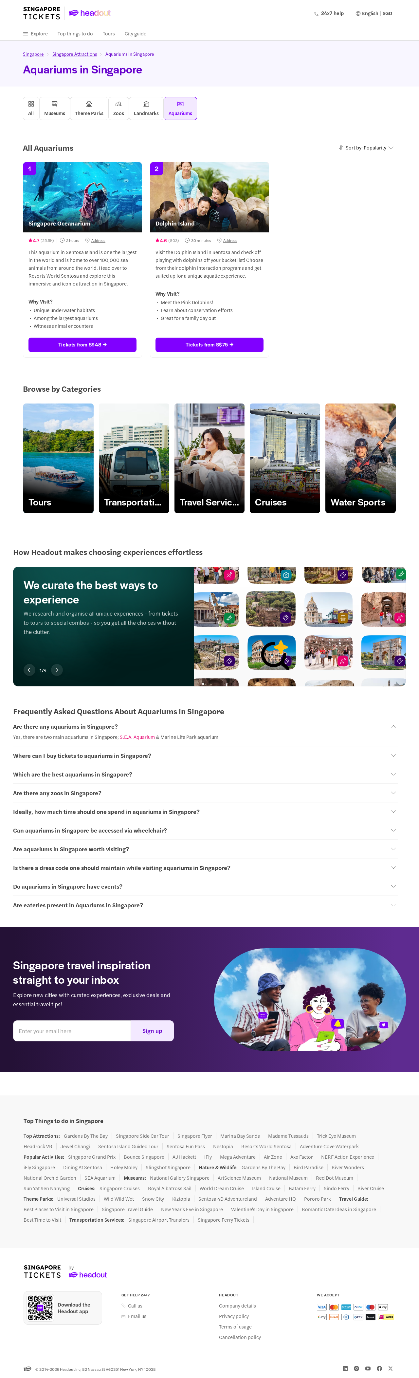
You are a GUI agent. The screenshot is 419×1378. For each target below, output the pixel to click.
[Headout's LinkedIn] (345, 1368)
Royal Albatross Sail (169, 1188)
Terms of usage (235, 1326)
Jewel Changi (75, 1146)
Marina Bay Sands (240, 1135)
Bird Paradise (308, 1167)
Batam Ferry (302, 1188)
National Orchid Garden (50, 1177)
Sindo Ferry (336, 1188)
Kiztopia (181, 1198)
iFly (208, 1156)
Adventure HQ (280, 1198)
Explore (39, 33)
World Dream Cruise (222, 1188)
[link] (58, 458)
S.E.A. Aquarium (137, 736)
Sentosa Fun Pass (186, 1146)
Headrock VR (38, 1146)
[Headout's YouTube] (368, 1368)
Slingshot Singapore (168, 1167)
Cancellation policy (240, 1337)
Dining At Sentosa (82, 1167)
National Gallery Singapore (180, 1177)
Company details (237, 1305)
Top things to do (75, 33)
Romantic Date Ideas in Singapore (339, 1209)
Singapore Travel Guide (127, 1209)
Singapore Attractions (74, 53)
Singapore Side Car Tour (142, 1135)
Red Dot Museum (334, 1177)
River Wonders (348, 1167)
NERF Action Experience (347, 1156)
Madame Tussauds (288, 1135)
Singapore (33, 53)
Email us (137, 1316)
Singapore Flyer (194, 1135)
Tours (109, 33)
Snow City (153, 1198)
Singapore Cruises (120, 1188)
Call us (135, 1305)
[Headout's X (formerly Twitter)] (390, 1368)
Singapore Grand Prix (92, 1156)
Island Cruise (266, 1188)
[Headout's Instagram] (356, 1368)
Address (98, 240)
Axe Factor (301, 1156)
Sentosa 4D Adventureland (227, 1198)
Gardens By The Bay (86, 1135)
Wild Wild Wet (119, 1198)
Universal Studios (76, 1198)
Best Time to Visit (42, 1219)
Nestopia (223, 1146)
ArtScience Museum (239, 1177)
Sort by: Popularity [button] (366, 147)
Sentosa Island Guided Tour (128, 1146)
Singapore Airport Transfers (159, 1219)
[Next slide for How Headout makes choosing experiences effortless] (57, 670)
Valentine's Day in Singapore (262, 1209)
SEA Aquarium (100, 1177)
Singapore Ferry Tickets (223, 1219)
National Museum (288, 1177)
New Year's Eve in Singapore (192, 1209)
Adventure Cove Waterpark (329, 1146)
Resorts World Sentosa (266, 1146)
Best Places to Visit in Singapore (59, 1209)
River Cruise (370, 1188)
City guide (135, 33)
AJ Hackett (184, 1156)
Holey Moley (123, 1167)
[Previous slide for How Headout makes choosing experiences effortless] (29, 670)
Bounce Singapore (144, 1156)
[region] (209, 458)
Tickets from (79, 344)
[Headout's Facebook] (379, 1368)
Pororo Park (317, 1198)
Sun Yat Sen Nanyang (47, 1188)
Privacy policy (234, 1316)
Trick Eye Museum (336, 1135)
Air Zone (273, 1156)
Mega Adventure (238, 1156)
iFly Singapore (39, 1167)
